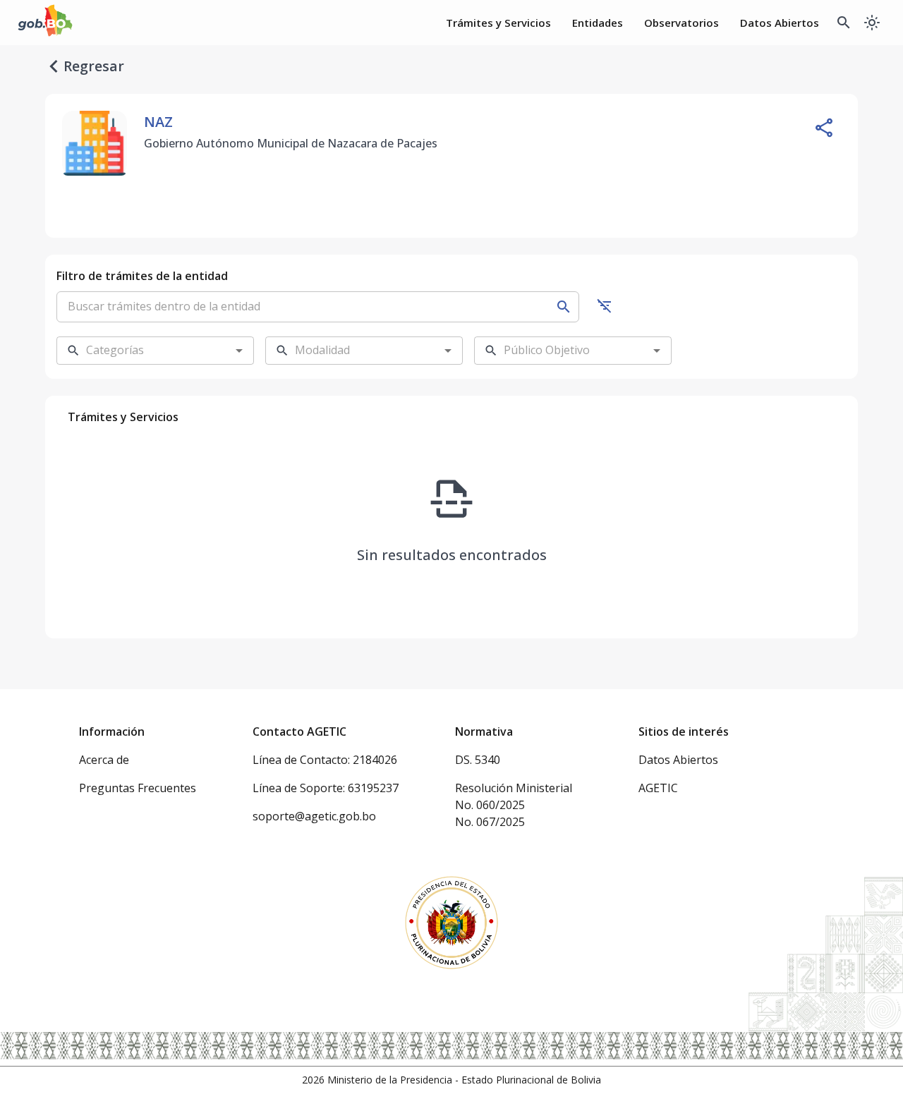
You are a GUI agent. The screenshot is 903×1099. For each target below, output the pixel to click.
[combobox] (144, 350)
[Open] (239, 350)
